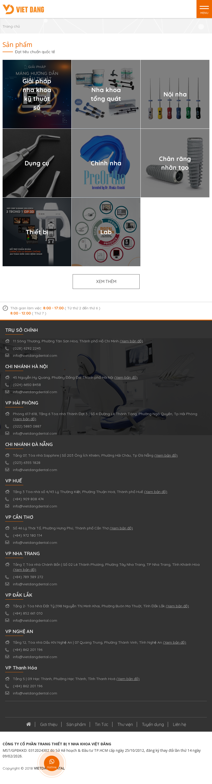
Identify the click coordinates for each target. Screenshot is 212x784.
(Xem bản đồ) (131, 341)
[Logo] (23, 9)
